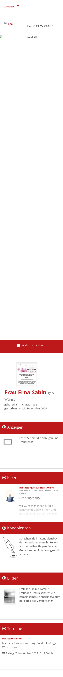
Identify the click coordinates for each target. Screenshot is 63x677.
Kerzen (13, 477)
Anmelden (9, 6)
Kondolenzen (19, 527)
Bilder (12, 578)
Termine (14, 628)
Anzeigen (15, 427)
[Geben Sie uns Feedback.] (18, 6)
